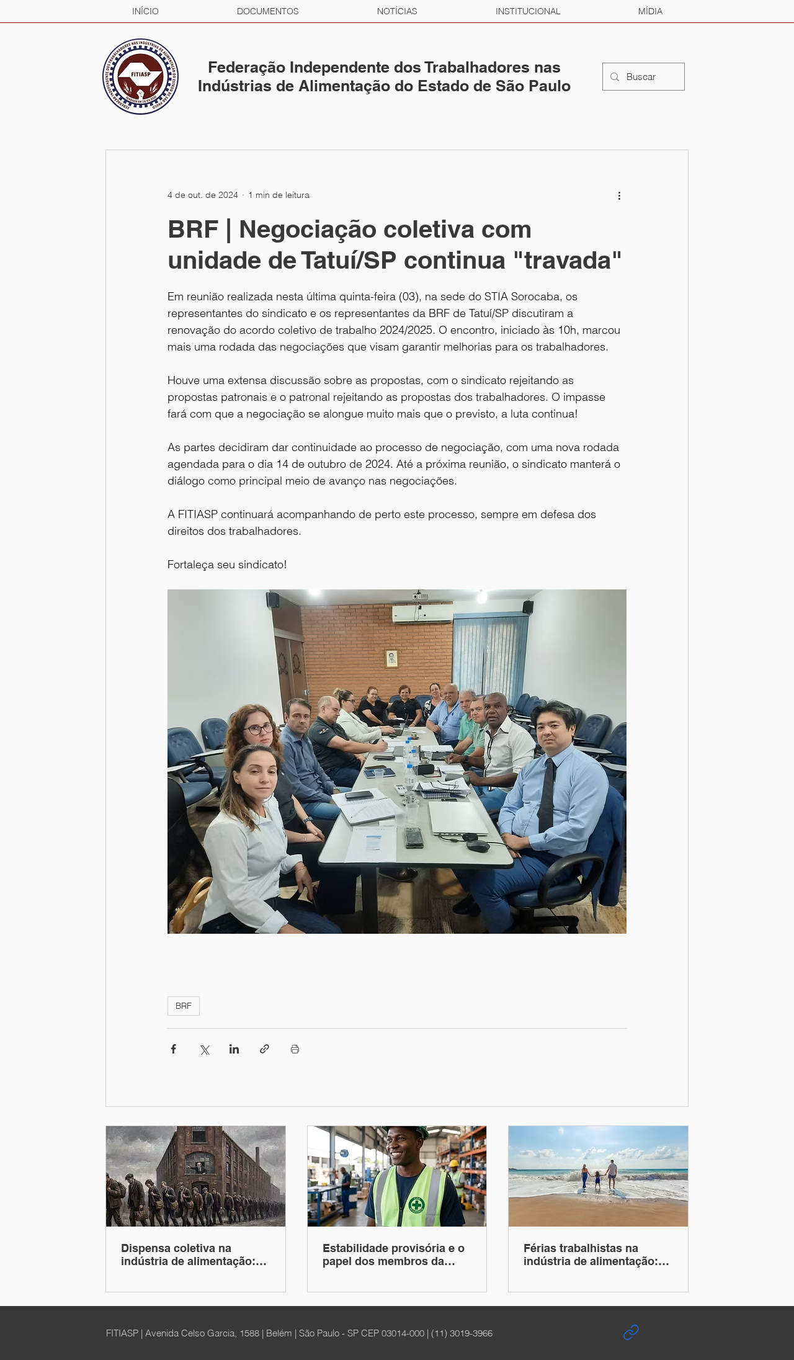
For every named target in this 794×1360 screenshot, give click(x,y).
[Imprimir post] (295, 1049)
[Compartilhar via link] (264, 1049)
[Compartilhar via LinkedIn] (234, 1049)
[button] (268, 11)
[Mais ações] (619, 194)
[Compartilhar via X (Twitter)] (204, 1049)
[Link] (630, 1332)
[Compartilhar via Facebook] (173, 1049)
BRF (184, 1005)
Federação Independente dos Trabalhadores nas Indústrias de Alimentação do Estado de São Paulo (384, 76)
